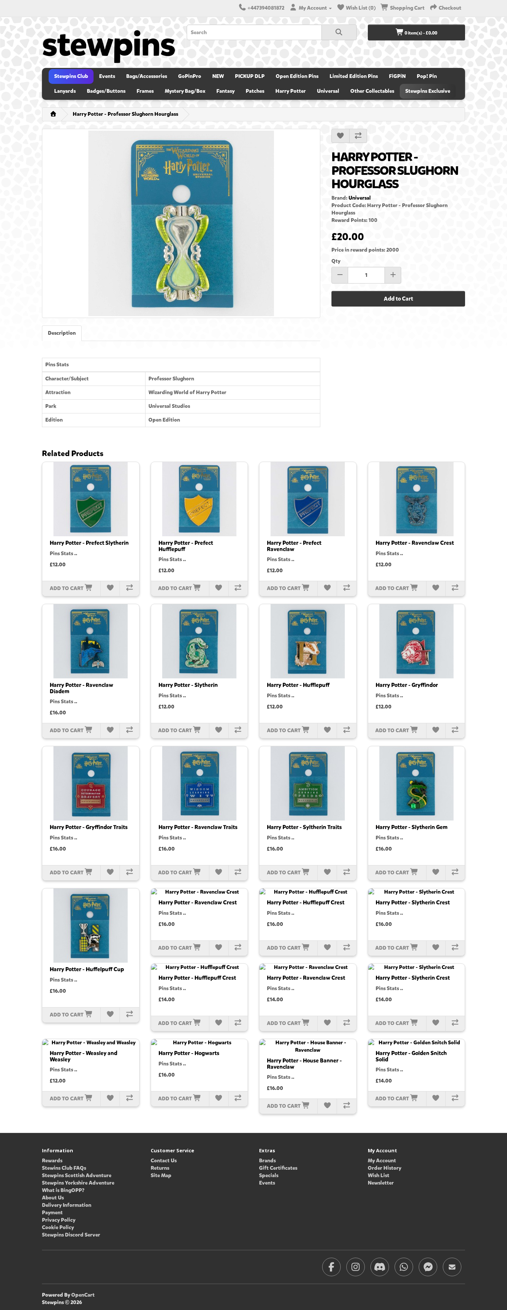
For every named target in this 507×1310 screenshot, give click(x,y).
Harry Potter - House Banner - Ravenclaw (304, 1064)
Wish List (378, 1175)
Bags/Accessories (146, 76)
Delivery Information (66, 1205)
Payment (52, 1212)
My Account (382, 1160)
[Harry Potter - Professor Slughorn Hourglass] (181, 223)
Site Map (161, 1175)
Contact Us (164, 1160)
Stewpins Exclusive (427, 91)
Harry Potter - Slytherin (188, 685)
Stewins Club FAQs (64, 1168)
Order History (384, 1168)
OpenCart (83, 1294)
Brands (267, 1160)
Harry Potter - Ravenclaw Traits (198, 827)
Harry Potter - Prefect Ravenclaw (294, 546)
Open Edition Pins (297, 76)
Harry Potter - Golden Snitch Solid (411, 1056)
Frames (145, 91)
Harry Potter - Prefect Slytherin (89, 543)
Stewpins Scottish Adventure (76, 1175)
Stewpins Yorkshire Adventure (78, 1182)
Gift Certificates (278, 1168)
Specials (268, 1175)
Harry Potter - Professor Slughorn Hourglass (125, 114)
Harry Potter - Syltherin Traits (304, 827)
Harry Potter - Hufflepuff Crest (305, 902)
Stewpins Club (71, 76)
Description (62, 333)
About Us (53, 1197)
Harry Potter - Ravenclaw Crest (415, 543)
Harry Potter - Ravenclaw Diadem (81, 688)
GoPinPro (189, 76)
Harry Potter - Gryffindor (407, 685)
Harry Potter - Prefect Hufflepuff (185, 546)
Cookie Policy (58, 1227)
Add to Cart (398, 298)
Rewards (52, 1160)
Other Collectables (372, 91)
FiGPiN (397, 76)
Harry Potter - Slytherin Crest (413, 902)
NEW (218, 76)
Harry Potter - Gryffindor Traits (89, 827)
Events (107, 76)
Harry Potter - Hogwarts (188, 1053)
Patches (255, 91)
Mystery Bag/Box (185, 91)
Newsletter (381, 1182)
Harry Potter (290, 91)
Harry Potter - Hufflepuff (298, 685)
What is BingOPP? (63, 1190)
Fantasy (225, 91)
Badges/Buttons (106, 91)
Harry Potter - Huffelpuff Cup (87, 969)
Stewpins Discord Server (71, 1234)
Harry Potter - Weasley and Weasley (83, 1056)
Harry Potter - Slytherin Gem (412, 827)
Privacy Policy (58, 1220)
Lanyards (65, 91)
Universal (328, 91)
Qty (335, 261)
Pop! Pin (427, 76)
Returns (160, 1168)
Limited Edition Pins (354, 76)
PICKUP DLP (250, 76)
